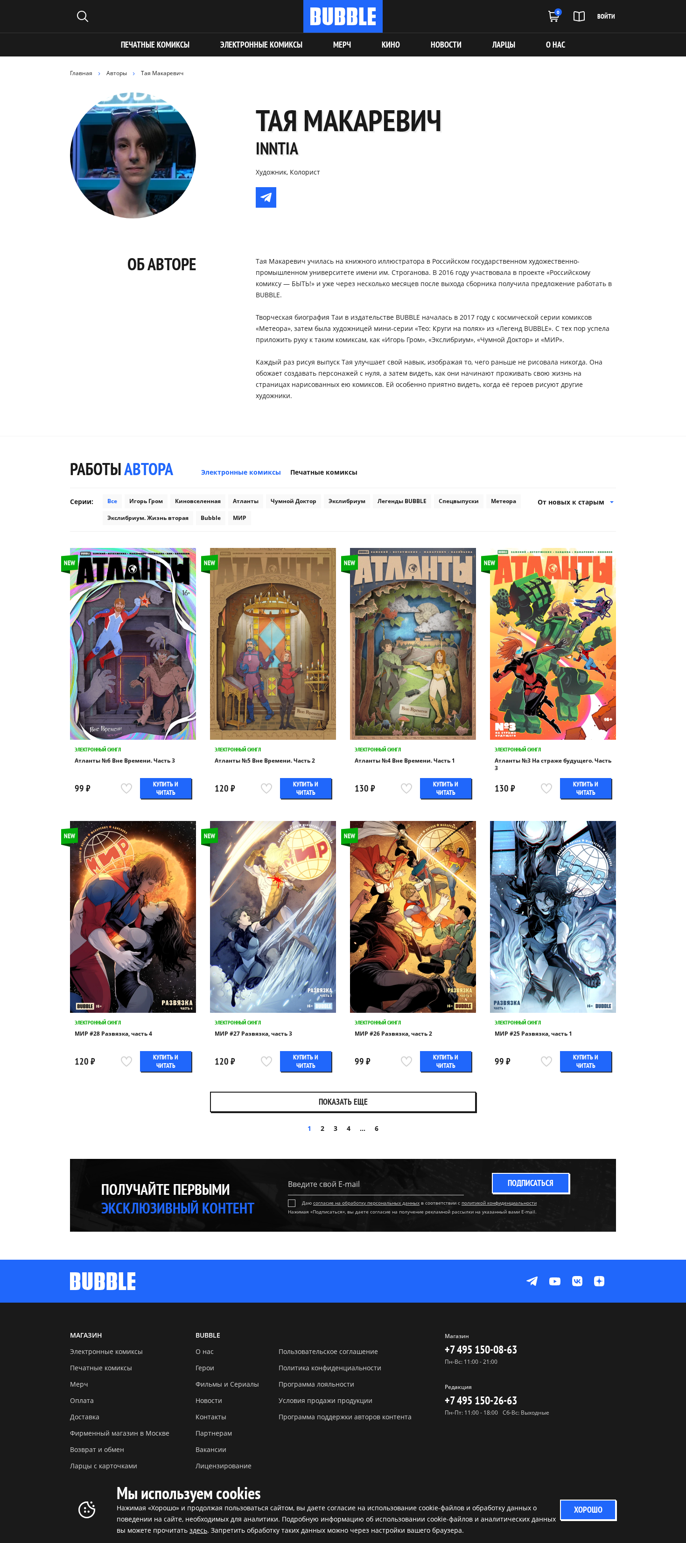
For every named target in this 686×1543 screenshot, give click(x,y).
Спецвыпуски (459, 501)
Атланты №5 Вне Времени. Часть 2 (265, 760)
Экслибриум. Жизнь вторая (148, 518)
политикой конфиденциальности (499, 1202)
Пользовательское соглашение (328, 1351)
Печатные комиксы (155, 44)
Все (112, 501)
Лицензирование (224, 1465)
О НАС (555, 44)
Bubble (211, 518)
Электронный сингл (98, 749)
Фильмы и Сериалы (227, 1384)
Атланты (246, 501)
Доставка (84, 1416)
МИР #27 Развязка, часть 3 (253, 1034)
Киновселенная (198, 501)
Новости (209, 1400)
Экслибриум (347, 501)
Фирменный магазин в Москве (119, 1433)
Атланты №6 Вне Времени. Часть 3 (125, 760)
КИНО (391, 44)
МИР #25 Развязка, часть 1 (533, 1034)
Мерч (79, 1384)
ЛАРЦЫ (503, 44)
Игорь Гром (146, 501)
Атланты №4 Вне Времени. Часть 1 (405, 760)
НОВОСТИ (446, 44)
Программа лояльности (316, 1384)
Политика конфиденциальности (330, 1367)
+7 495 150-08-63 (481, 1349)
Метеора (503, 501)
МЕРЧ (342, 44)
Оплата (82, 1400)
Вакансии (211, 1449)
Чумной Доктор (293, 501)
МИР (239, 518)
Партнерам (214, 1433)
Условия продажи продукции (325, 1400)
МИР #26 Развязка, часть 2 (393, 1034)
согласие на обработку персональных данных (366, 1202)
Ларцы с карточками (103, 1465)
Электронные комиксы (261, 44)
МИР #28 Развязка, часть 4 (113, 1034)
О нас (205, 1351)
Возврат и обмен (97, 1449)
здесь (198, 1530)
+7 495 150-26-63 (481, 1400)
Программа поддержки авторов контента (345, 1416)
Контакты (211, 1416)
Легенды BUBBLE (402, 501)
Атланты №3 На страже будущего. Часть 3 (553, 764)
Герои (205, 1367)
